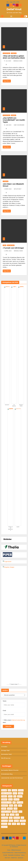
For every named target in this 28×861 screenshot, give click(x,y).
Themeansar (15, 846)
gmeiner (20, 796)
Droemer (21, 790)
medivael (10, 808)
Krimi (15, 805)
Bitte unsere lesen (14, 721)
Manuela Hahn (18, 60)
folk (15, 796)
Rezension (16, 817)
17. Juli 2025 (7, 60)
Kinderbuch (5, 805)
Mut (7, 814)
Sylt (9, 823)
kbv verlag (20, 802)
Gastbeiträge (6, 53)
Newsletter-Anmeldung (14, 855)
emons (15, 793)
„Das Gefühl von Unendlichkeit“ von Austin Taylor (14, 120)
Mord (20, 811)
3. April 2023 (8, 250)
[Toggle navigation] (11, 16)
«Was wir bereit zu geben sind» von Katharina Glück (14, 57)
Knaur (10, 805)
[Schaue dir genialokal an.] (7, 539)
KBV (14, 802)
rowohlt (16, 820)
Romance (13, 115)
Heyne (10, 799)
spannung (4, 823)
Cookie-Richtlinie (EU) (8, 852)
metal (15, 808)
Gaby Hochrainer (19, 125)
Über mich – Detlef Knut (11, 857)
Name (4, 701)
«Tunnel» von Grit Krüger (13, 248)
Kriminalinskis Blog (6, 774)
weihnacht (4, 826)
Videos (23, 855)
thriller (13, 823)
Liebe (20, 805)
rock (22, 817)
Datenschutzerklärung (18, 720)
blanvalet (4, 790)
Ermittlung (4, 796)
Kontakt (5, 855)
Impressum (20, 857)
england (20, 793)
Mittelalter (14, 811)
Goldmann (4, 799)
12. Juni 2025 (8, 125)
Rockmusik (4, 820)
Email (4, 710)
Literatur (13, 53)
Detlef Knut (14, 9)
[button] (19, 16)
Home (8, 850)
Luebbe (4, 808)
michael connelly (6, 811)
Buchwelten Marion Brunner (10, 770)
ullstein (23, 823)
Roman (11, 820)
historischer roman (6, 802)
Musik (3, 814)
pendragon (4, 817)
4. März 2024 (8, 189)
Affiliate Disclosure (16, 850)
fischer (10, 796)
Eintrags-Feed (5, 750)
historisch (16, 799)
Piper (10, 817)
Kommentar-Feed (6, 754)
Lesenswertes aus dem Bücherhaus (12, 778)
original (12, 814)
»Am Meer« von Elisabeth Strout (13, 185)
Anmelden (4, 746)
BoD (9, 790)
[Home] (2, 16)
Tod (18, 823)
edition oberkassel (6, 793)
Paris (17, 814)
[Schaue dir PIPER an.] (7, 554)
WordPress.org (5, 758)
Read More (7, 81)
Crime (4, 245)
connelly (14, 790)
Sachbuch (22, 820)
